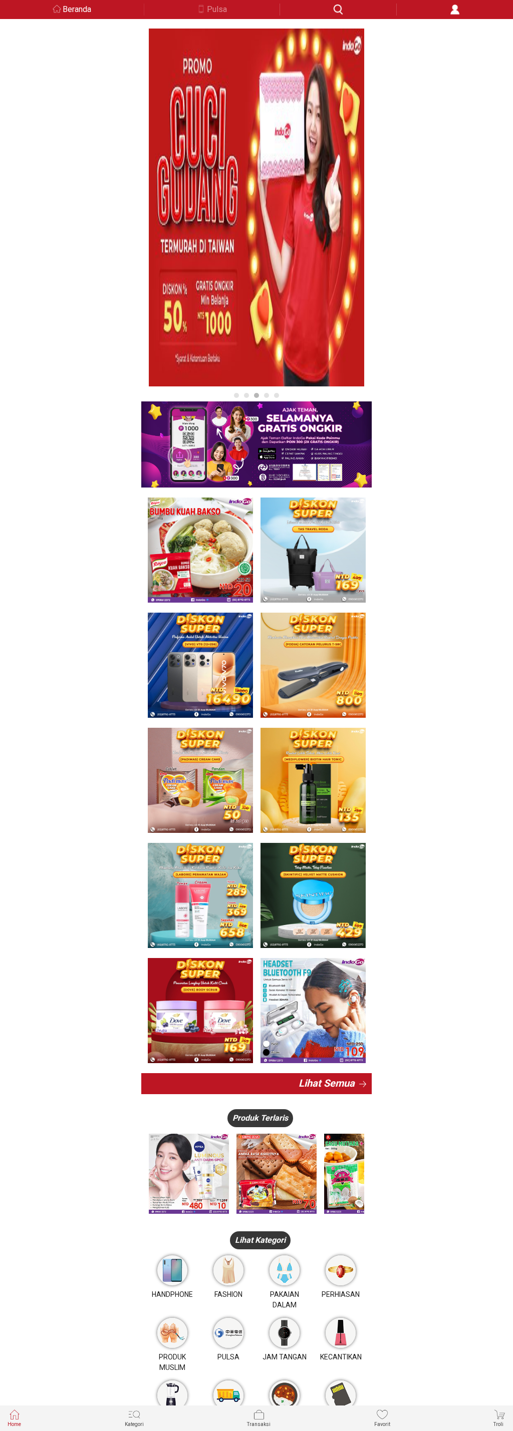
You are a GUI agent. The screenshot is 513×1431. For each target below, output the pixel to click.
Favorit (382, 1424)
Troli (498, 1424)
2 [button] (246, 395)
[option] (256, 207)
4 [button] (266, 395)
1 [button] (236, 395)
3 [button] (256, 395)
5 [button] (276, 395)
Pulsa (217, 9)
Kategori (134, 1424)
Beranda (77, 9)
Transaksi (259, 1424)
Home (14, 1424)
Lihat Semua (327, 1083)
